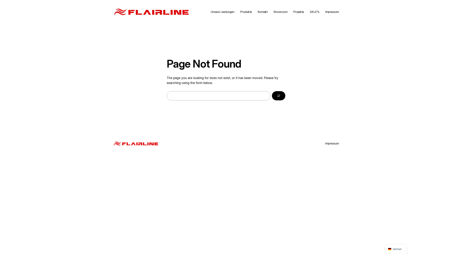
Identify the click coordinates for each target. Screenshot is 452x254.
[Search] (278, 95)
